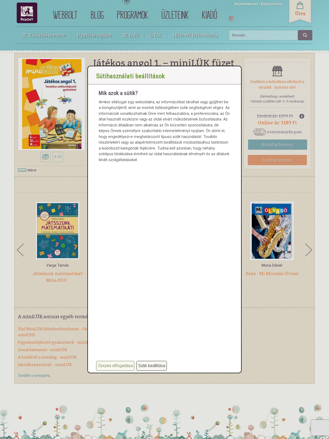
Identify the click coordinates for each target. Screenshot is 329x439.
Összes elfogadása (115, 365)
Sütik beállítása (151, 365)
